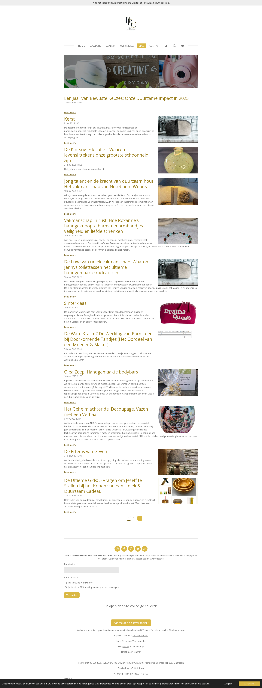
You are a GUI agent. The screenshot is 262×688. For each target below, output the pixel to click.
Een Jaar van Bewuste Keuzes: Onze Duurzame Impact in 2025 (126, 98)
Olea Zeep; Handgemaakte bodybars (101, 372)
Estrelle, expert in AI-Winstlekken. (168, 630)
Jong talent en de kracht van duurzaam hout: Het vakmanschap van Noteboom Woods (109, 183)
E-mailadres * (71, 564)
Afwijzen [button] (228, 683)
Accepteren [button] (249, 683)
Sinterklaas (75, 303)
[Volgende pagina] (139, 518)
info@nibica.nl (137, 668)
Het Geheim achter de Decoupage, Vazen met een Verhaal (106, 411)
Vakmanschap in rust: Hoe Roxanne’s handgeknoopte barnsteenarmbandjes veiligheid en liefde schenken (103, 225)
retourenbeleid (140, 635)
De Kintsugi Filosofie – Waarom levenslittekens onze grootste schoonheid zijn (106, 154)
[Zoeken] (174, 45)
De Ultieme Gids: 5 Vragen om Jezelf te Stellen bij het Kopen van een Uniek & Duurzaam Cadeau (103, 485)
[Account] (166, 45)
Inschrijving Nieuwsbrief (80, 582)
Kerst (69, 119)
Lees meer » (70, 112)
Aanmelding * (71, 577)
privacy (125, 646)
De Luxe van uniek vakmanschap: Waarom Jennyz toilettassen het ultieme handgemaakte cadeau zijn (107, 267)
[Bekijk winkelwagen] (182, 45)
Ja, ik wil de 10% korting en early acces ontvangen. (93, 587)
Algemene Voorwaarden (134, 640)
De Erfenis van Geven (85, 451)
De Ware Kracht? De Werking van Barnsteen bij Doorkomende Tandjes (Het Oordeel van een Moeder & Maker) (108, 339)
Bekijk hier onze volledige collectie (131, 606)
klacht (137, 651)
